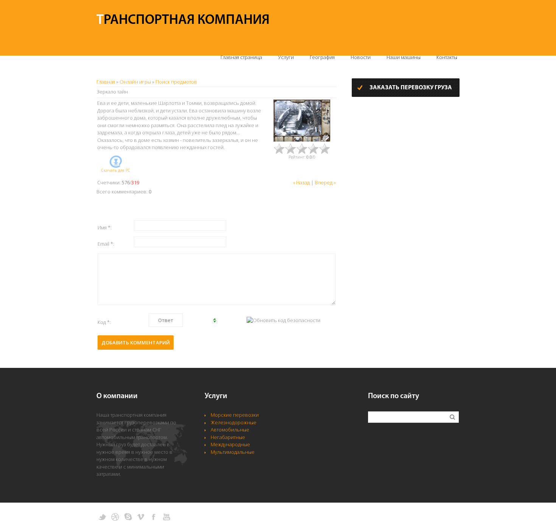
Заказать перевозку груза (411, 88)
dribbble (115, 517)
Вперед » (325, 182)
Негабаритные (228, 437)
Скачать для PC (115, 170)
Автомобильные (230, 429)
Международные (230, 444)
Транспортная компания (183, 20)
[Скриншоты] (301, 121)
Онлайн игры (135, 81)
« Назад (301, 182)
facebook (154, 517)
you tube (167, 517)
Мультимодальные (233, 451)
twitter (102, 517)
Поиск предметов (176, 81)
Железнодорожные (233, 422)
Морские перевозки (235, 414)
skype (128, 517)
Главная (105, 81)
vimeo (141, 517)
